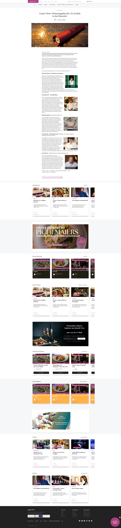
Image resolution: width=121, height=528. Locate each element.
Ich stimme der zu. (75, 341)
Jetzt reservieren (41, 372)
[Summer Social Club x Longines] (60, 444)
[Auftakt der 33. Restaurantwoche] (41, 444)
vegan (54, 198)
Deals (49, 1)
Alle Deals (85, 256)
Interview (54, 486)
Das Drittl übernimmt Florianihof (78, 300)
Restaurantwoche (36, 450)
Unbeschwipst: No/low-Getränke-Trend (59, 489)
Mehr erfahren (36, 214)
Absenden (81, 338)
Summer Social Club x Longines (59, 453)
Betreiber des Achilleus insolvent (40, 201)
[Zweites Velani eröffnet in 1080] (60, 192)
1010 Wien (35, 198)
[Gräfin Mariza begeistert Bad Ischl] (80, 444)
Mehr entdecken (84, 351)
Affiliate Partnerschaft (87, 513)
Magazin (41, 1)
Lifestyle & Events (38, 447)
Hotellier (73, 513)
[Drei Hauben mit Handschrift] (80, 192)
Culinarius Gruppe (86, 511)
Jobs (52, 1)
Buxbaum (45, 4)
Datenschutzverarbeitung (77, 341)
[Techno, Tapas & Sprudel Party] (80, 263)
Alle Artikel (85, 185)
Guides (45, 1)
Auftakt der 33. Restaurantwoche (38, 453)
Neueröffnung (57, 195)
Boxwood (40, 4)
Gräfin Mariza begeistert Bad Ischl (78, 453)
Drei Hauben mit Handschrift (80, 200)
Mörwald (77, 4)
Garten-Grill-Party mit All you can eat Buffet (41, 271)
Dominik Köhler (61, 20)
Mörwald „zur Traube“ (64, 134)
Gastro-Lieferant (75, 514)
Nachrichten (67, 336)
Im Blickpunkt (56, 483)
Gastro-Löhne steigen (77, 488)
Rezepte (56, 1)
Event (53, 450)
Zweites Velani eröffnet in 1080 (59, 201)
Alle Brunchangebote (83, 381)
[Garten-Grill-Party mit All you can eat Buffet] (41, 263)
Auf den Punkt (76, 195)
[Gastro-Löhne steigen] (79, 480)
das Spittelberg (52, 4)
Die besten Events (94, 298)
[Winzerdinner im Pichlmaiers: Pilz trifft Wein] (60, 263)
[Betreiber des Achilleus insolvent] (41, 192)
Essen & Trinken (38, 195)
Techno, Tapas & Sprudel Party (79, 270)
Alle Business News (84, 473)
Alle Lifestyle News (84, 437)
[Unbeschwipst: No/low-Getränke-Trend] (60, 480)
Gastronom (74, 511)
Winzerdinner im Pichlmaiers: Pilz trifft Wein (60, 271)
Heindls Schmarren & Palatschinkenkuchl (65, 4)
